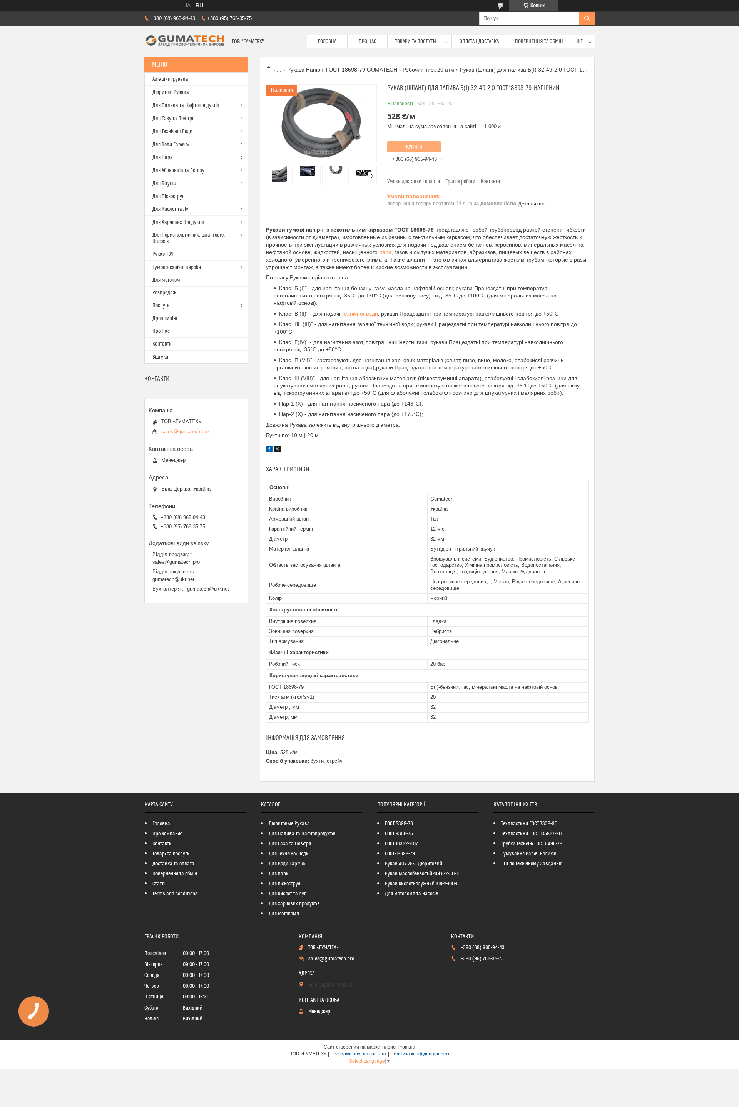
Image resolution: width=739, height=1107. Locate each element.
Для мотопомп (167, 280)
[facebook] (269, 450)
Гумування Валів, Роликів (529, 854)
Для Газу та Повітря (173, 118)
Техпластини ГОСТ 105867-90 (531, 834)
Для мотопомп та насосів (411, 894)
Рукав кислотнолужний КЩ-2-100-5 (422, 884)
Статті (158, 884)
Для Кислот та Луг (171, 209)
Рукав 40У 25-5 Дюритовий (413, 864)
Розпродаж (164, 293)
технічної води (360, 314)
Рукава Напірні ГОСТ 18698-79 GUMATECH (342, 70)
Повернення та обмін (539, 41)
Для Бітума (164, 183)
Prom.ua (406, 1047)
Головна (327, 41)
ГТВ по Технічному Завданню (531, 864)
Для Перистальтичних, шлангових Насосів (188, 238)
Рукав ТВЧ (163, 254)
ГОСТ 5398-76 (399, 824)
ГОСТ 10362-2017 (401, 844)
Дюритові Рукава (170, 92)
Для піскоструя (284, 884)
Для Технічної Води (172, 132)
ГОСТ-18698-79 (400, 854)
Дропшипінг (165, 319)
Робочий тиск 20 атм (428, 70)
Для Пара (162, 157)
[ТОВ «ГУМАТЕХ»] (185, 41)
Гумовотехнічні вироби (176, 267)
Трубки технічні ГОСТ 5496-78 (531, 844)
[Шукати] (587, 18)
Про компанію (167, 834)
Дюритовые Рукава (289, 824)
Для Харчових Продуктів (178, 222)
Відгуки (160, 357)
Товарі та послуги (171, 854)
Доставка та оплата (173, 864)
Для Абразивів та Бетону (178, 170)
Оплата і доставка (479, 41)
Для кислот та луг (287, 894)
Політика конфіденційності (419, 1054)
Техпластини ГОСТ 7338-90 (529, 824)
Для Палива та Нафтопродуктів (185, 105)
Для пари (279, 874)
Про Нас (367, 41)
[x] (277, 450)
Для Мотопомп (284, 914)
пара (385, 252)
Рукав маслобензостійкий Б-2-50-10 (422, 874)
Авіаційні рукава (170, 79)
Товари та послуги (415, 41)
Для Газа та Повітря (290, 844)
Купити (414, 147)
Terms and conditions (174, 894)
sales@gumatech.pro (185, 431)
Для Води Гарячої (170, 145)
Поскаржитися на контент (358, 1054)
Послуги (161, 305)
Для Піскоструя (168, 197)
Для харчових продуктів (294, 904)
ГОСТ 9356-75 (399, 834)
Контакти (162, 344)
